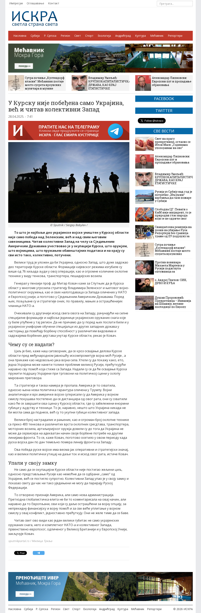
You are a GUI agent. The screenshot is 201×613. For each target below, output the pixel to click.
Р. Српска (50, 35)
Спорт (89, 35)
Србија (35, 35)
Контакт (53, 3)
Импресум (16, 3)
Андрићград (123, 35)
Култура (140, 35)
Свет (77, 35)
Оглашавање (35, 3)
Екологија (104, 35)
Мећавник (157, 35)
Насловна (19, 35)
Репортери (175, 35)
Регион (65, 35)
